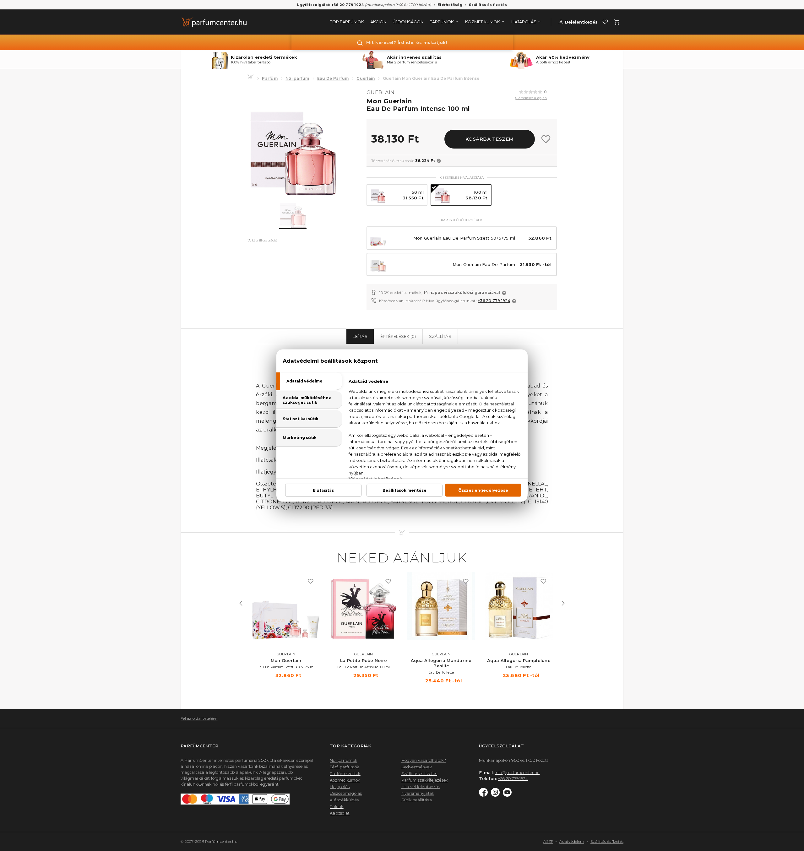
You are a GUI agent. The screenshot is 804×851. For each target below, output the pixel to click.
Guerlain (365, 78)
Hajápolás (340, 786)
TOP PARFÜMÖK (347, 21)
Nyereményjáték (417, 793)
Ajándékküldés (344, 799)
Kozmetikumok (345, 780)
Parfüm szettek (345, 773)
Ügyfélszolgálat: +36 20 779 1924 (330, 5)
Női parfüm (297, 78)
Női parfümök (343, 760)
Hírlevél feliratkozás (420, 786)
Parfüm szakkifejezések (424, 780)
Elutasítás (323, 490)
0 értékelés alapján (531, 98)
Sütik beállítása (416, 799)
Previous (241, 603)
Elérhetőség (450, 5)
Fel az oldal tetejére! (199, 718)
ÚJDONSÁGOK (408, 21)
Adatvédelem (571, 841)
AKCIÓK (378, 21)
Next (563, 603)
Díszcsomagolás (346, 793)
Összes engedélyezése (483, 490)
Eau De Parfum (333, 78)
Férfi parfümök (344, 766)
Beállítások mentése (404, 490)
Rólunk (337, 806)
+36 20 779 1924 (494, 300)
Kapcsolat (340, 813)
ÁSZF (548, 841)
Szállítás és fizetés (488, 5)
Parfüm (270, 78)
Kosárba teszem (489, 139)
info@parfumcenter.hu (517, 772)
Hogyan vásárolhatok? (423, 760)
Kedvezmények (416, 766)
